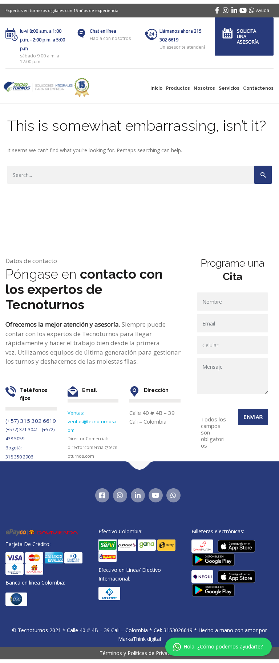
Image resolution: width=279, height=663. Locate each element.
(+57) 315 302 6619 (30, 420)
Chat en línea (103, 31)
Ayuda (262, 10)
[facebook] (217, 10)
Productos (178, 88)
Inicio (156, 88)
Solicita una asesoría (248, 36)
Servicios (229, 88)
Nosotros (204, 88)
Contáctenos (258, 88)
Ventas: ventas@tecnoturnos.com (92, 421)
